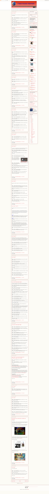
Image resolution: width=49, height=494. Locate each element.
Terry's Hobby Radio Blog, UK (33, 75)
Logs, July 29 (14, 31)
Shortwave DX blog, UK (33, 30)
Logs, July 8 (14, 257)
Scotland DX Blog (32, 58)
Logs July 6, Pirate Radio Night (16, 324)
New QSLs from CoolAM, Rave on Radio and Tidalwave (33, 137)
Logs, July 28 (14, 50)
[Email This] (12, 46)
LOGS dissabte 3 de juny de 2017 (33, 87)
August (31, 121)
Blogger (28, 489)
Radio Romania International (33, 54)
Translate (34, 21)
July (31, 122)
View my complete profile (32, 112)
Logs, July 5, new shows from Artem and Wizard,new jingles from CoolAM (18, 357)
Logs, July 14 (14, 146)
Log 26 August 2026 (34, 37)
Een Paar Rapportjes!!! (32, 89)
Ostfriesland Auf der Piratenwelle (33, 33)
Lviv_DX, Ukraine (32, 41)
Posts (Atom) (21, 483)
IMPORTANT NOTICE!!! (32, 83)
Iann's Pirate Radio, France (32, 97)
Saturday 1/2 (32, 81)
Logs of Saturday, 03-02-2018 (33, 85)
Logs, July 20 (14, 109)
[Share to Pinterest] (14, 46)
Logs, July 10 (14, 236)
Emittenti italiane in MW (32, 67)
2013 (30, 117)
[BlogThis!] (12, 46)
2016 (30, 115)
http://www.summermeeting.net (15, 377)
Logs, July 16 (14, 134)
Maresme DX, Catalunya (33, 47)
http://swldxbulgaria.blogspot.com (15, 376)
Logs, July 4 (14, 386)
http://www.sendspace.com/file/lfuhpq (16, 366)
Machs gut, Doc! (32, 79)
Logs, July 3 (14, 397)
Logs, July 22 (14, 77)
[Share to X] (13, 46)
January (31, 142)
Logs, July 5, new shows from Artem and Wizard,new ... (33, 134)
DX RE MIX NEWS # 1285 (33, 77)
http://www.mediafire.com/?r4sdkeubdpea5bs (21, 372)
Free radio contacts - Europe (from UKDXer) (33, 96)
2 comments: (22, 277)
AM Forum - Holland (31, 93)
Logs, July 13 (14, 181)
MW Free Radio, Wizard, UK (33, 62)
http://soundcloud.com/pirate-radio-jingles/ (16, 375)
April (31, 140)
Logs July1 (13, 467)
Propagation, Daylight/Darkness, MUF (33, 105)
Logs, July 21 (14, 88)
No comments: (22, 27)
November (32, 119)
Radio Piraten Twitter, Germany (32, 98)
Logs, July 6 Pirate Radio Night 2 (17, 281)
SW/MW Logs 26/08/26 (32, 35)
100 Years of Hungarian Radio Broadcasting (34, 70)
